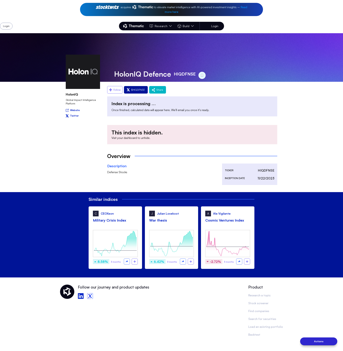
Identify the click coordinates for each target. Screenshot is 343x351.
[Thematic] (133, 26)
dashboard (130, 138)
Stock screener (258, 303)
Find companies (258, 311)
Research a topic (259, 295)
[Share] (127, 262)
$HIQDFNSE (138, 89)
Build (186, 26)
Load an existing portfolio (265, 327)
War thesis (158, 220)
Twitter (74, 115)
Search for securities (262, 319)
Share (159, 89)
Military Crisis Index (109, 220)
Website (75, 110)
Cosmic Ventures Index (224, 220)
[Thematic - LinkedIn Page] (81, 296)
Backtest (254, 334)
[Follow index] (135, 262)
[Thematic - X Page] (90, 296)
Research (161, 26)
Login (214, 26)
